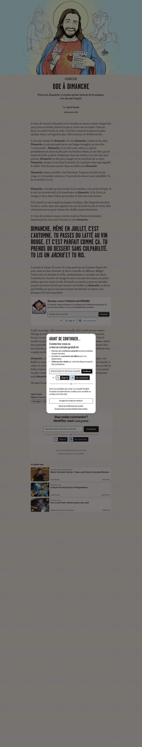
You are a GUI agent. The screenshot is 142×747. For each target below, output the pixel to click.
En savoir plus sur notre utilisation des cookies (71, 409)
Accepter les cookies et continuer (71, 401)
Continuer (87, 372)
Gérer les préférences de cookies (71, 406)
